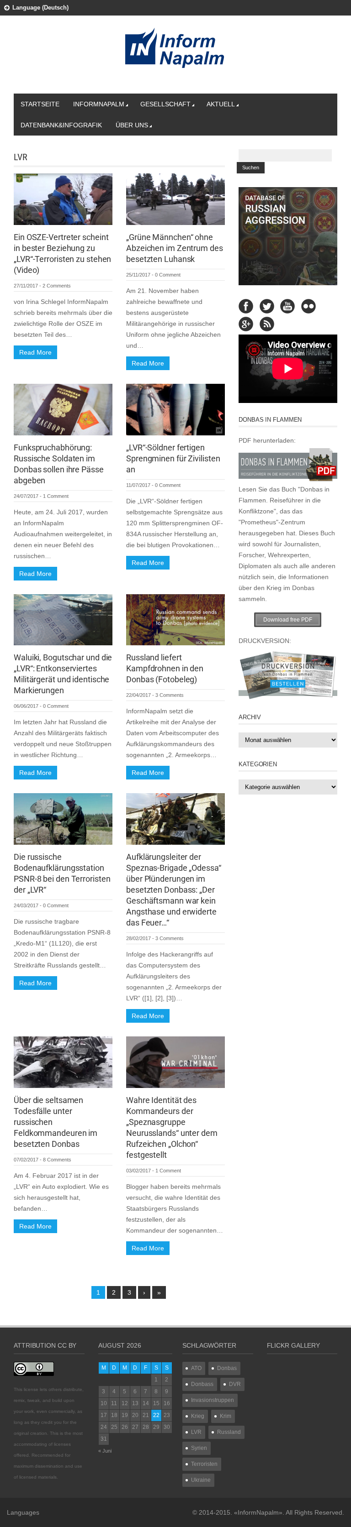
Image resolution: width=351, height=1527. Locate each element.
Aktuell (221, 104)
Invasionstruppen (212, 1400)
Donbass (202, 1384)
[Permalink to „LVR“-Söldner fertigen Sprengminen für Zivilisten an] (175, 409)
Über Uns (132, 125)
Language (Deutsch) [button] (40, 7)
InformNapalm (98, 104)
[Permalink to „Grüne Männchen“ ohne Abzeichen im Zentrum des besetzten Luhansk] (175, 198)
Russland (229, 1432)
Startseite (40, 104)
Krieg (197, 1416)
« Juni (105, 1451)
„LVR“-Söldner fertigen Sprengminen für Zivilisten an (173, 458)
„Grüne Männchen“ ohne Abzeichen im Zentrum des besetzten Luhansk (174, 248)
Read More (35, 352)
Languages (23, 1512)
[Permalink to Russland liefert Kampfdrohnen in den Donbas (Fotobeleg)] (175, 619)
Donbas (227, 1368)
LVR (196, 1432)
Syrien (199, 1448)
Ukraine (201, 1480)
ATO (196, 1368)
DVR (235, 1384)
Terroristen (204, 1464)
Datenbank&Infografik (61, 125)
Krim (225, 1416)
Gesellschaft (165, 104)
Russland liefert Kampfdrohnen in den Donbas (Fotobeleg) (164, 668)
